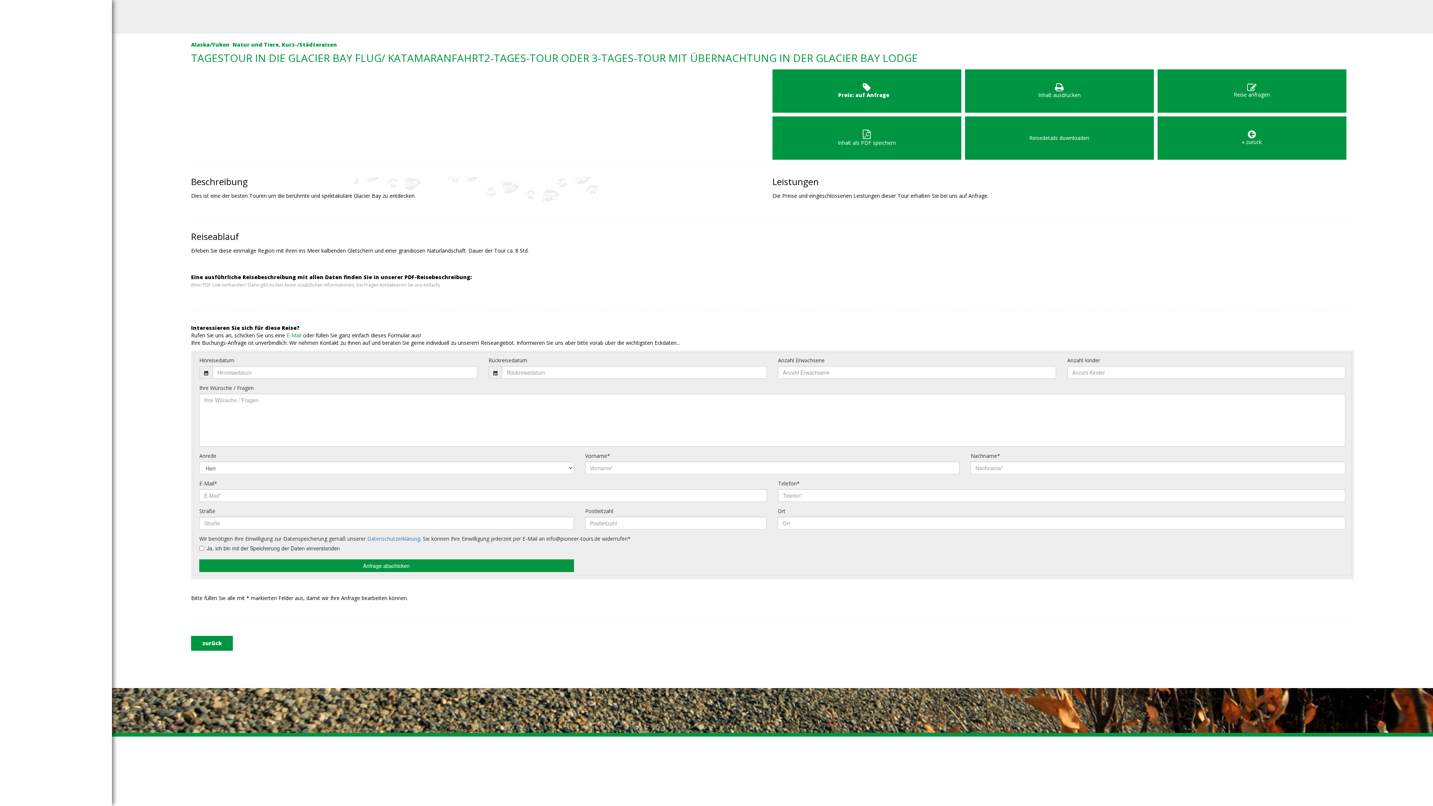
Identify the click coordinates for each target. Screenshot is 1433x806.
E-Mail (294, 335)
